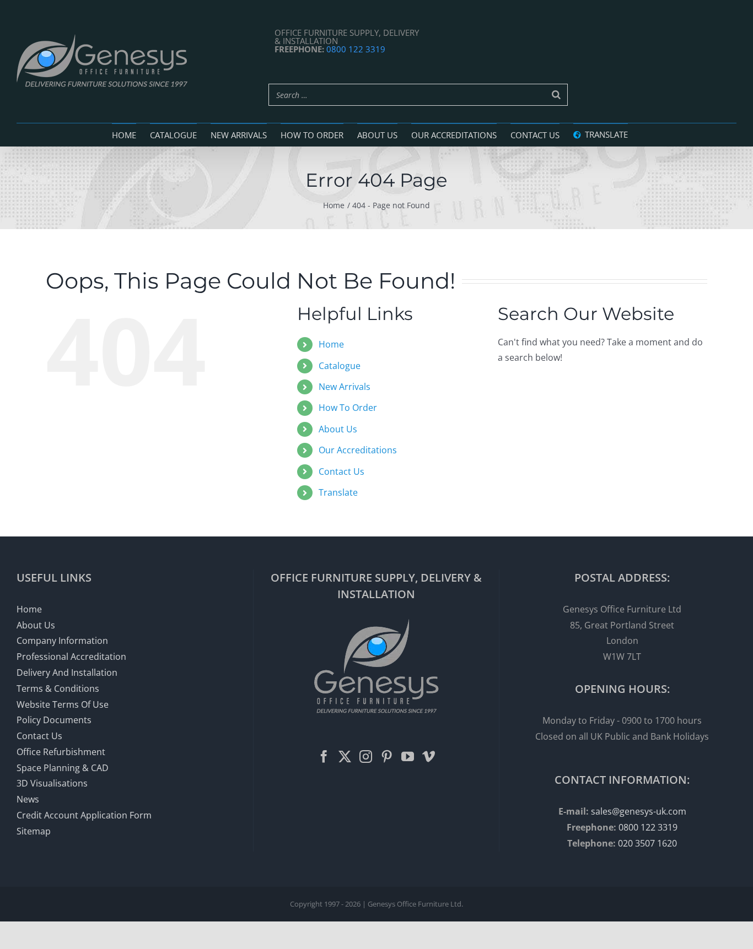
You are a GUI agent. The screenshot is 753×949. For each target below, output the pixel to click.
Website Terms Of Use (63, 704)
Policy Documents (54, 720)
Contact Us (341, 471)
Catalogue (340, 366)
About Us (338, 429)
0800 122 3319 (355, 49)
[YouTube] (407, 756)
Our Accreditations (358, 450)
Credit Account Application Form (84, 815)
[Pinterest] (386, 756)
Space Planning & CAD (63, 768)
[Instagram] (365, 756)
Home (331, 344)
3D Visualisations (52, 783)
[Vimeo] (428, 756)
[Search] (556, 94)
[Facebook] (324, 756)
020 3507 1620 (647, 843)
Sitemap (34, 831)
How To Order (348, 408)
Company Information (62, 641)
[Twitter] (344, 756)
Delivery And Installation (67, 672)
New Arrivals (344, 387)
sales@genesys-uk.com (638, 811)
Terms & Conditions (58, 688)
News (28, 799)
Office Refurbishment (61, 752)
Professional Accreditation (71, 656)
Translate (338, 492)
